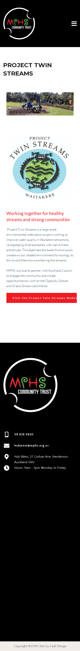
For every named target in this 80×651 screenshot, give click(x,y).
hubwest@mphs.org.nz (31, 445)
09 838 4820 (23, 434)
